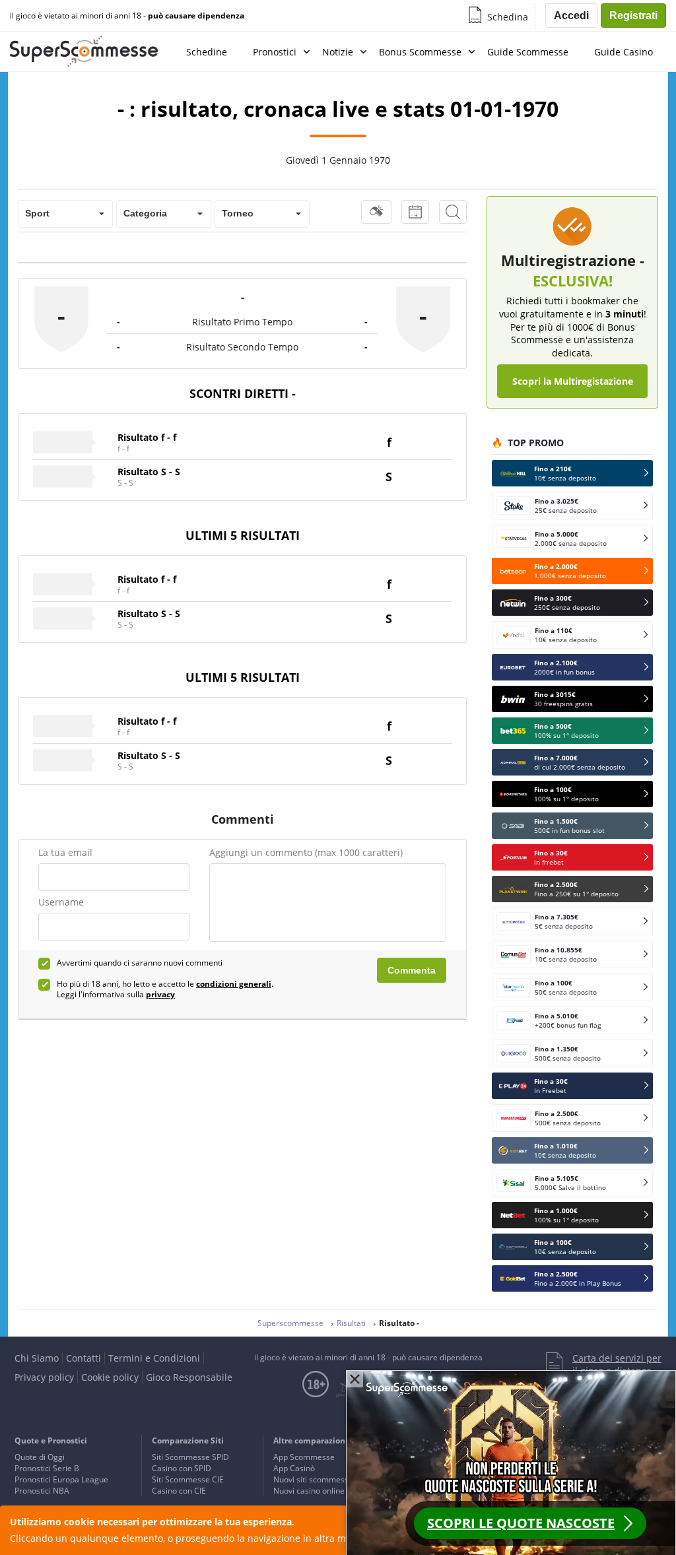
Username (61, 902)
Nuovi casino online (309, 1490)
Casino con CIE (179, 1490)
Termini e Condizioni (154, 1358)
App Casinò (294, 1468)
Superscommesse (290, 1323)
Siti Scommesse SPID (190, 1457)
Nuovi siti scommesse (313, 1479)
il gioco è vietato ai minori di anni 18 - (127, 16)
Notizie (337, 52)
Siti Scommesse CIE (188, 1479)
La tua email (65, 852)
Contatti (83, 1358)
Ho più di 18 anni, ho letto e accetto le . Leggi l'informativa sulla (165, 989)
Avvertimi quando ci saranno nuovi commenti (139, 963)
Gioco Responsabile (189, 1377)
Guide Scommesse (527, 52)
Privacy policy (44, 1377)
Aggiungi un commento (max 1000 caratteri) (306, 852)
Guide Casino (623, 52)
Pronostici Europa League (61, 1479)
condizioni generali (233, 983)
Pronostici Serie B (47, 1468)
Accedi (571, 15)
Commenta (412, 970)
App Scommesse (304, 1457)
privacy (160, 994)
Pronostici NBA (42, 1490)
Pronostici (274, 52)
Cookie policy (110, 1377)
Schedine (206, 52)
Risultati (351, 1323)
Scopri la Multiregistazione (572, 381)
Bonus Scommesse (420, 52)
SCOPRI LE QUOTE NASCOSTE (521, 1523)
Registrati (633, 15)
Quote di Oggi (40, 1457)
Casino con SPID (181, 1468)
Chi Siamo (37, 1358)
